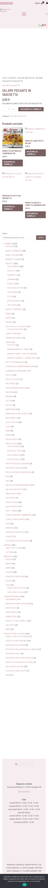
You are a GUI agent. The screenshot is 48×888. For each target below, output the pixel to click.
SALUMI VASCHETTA (26, 78)
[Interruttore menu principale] (24, 14)
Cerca (4, 233)
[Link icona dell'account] (47, 3)
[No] (45, 881)
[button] (6, 3)
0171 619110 (24, 792)
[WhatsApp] (39, 25)
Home (4, 78)
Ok (25, 885)
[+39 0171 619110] (42, 25)
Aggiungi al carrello (31, 109)
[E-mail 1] (45, 25)
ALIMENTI (12, 78)
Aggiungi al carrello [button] (9, 163)
